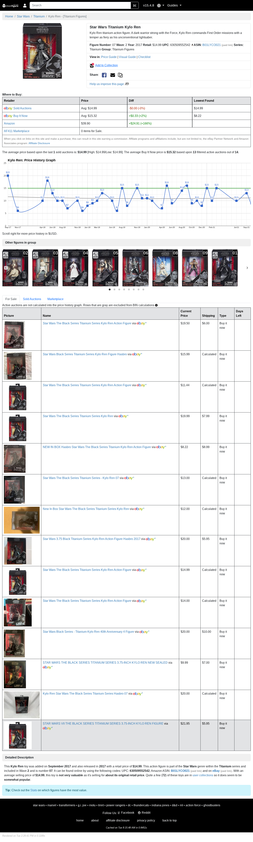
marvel (51, 805)
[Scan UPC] (135, 5)
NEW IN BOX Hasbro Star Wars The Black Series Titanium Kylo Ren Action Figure (97, 447)
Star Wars (23, 16)
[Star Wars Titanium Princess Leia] (75, 267)
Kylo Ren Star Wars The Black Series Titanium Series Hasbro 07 (85, 693)
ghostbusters (211, 805)
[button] (161, 5)
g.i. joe (82, 805)
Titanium (39, 16)
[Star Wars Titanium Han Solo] (105, 267)
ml (181, 805)
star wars (39, 805)
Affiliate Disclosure (39, 143)
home (80, 820)
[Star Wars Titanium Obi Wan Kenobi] (15, 267)
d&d (174, 805)
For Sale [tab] (11, 299)
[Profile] (25, 5)
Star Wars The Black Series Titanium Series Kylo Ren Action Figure (87, 323)
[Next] (247, 268)
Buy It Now (20, 115)
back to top (169, 820)
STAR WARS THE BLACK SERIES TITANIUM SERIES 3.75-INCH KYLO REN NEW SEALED (105, 662)
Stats (33, 790)
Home (9, 16)
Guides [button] (173, 5)
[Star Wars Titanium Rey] (165, 267)
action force (193, 805)
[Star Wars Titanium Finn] (195, 267)
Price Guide (109, 57)
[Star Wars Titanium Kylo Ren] (42, 50)
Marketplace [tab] (55, 299)
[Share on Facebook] (104, 75)
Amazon (9, 123)
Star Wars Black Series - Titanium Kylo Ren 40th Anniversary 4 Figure (88, 631)
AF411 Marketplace (16, 131)
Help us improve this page (107, 84)
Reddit (146, 812)
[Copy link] (120, 74)
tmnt (101, 805)
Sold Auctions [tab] (32, 299)
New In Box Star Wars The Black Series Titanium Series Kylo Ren (86, 508)
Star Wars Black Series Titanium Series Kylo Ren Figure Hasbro (85, 354)
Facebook (127, 812)
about (95, 820)
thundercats (141, 805)
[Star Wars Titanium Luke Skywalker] (45, 267)
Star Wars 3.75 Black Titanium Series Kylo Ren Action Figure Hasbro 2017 (91, 538)
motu (92, 805)
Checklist (144, 57)
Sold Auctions (22, 108)
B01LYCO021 (211, 44)
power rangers (115, 805)
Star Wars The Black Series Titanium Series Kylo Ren (78, 416)
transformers (67, 805)
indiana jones (160, 805)
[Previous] (6, 268)
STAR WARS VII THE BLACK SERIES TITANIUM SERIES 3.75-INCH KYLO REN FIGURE (103, 723)
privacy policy (146, 820)
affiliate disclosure (118, 820)
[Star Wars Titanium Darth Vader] (225, 267)
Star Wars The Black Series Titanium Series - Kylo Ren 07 (81, 478)
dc (129, 805)
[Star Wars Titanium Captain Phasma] (135, 267)
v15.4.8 (148, 5)
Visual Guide (127, 57)
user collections (203, 775)
